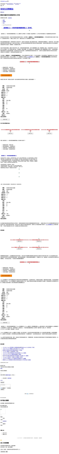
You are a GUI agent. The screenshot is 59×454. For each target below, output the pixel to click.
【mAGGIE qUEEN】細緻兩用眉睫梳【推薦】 (12, 354)
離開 (6, 451)
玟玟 (1, 368)
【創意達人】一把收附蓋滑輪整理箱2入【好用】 (17, 28)
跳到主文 (2, 12)
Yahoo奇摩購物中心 (30, 56)
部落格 (4, 21)
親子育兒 (9, 378)
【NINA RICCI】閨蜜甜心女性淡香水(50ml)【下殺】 (13, 348)
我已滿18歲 (3, 451)
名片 (4, 22)
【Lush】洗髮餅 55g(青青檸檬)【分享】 (11, 351)
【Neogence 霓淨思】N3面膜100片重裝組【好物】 (13, 357)
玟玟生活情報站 (6, 9)
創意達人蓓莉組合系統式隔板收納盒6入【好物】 (13, 350)
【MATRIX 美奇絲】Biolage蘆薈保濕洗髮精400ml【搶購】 (14, 358)
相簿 (4, 20)
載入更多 (2, 382)
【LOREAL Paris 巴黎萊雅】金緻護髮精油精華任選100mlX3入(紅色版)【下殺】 (19, 347)
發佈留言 (2, 389)
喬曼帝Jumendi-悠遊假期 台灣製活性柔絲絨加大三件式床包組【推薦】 (17, 359)
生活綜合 (10, 17)
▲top (1, 380)
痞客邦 (7, 374)
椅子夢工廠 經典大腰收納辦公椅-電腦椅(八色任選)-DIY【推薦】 (16, 355)
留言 (9, 374)
